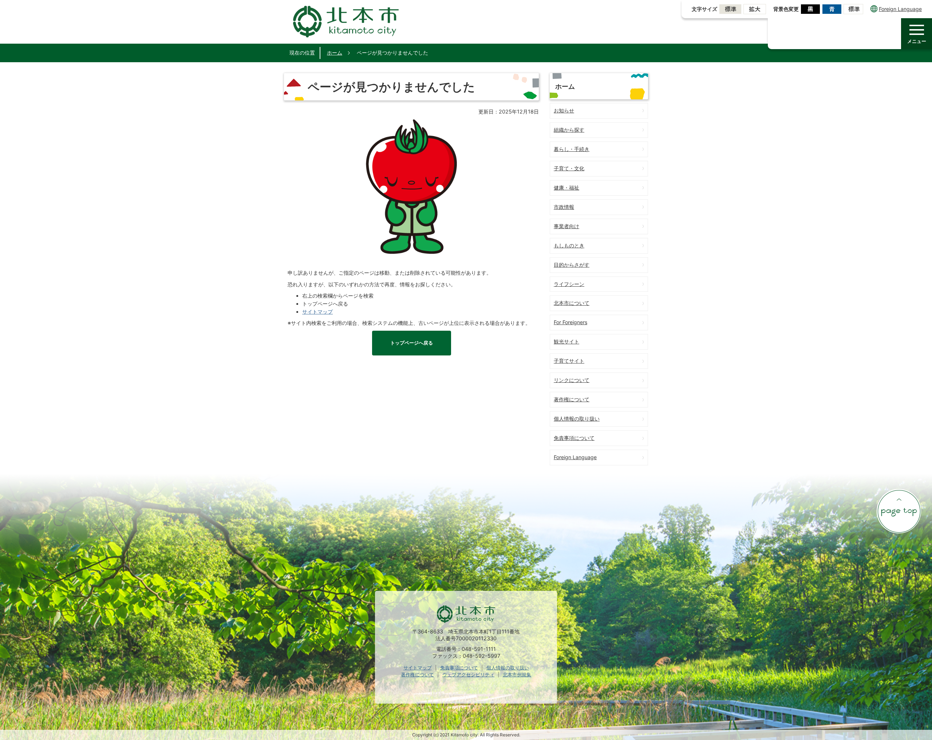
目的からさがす (571, 265)
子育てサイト (569, 361)
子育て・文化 (569, 168)
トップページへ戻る (411, 343)
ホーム (334, 52)
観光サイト (566, 341)
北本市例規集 (517, 674)
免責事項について (574, 438)
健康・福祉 (566, 187)
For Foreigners (570, 322)
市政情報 (564, 207)
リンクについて (571, 380)
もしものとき (569, 245)
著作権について (571, 399)
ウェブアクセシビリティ (468, 674)
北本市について (571, 303)
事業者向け (566, 226)
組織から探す (569, 130)
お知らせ (564, 110)
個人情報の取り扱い (577, 418)
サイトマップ (317, 312)
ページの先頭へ (899, 511)
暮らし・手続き (571, 149)
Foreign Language (900, 9)
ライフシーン (569, 284)
